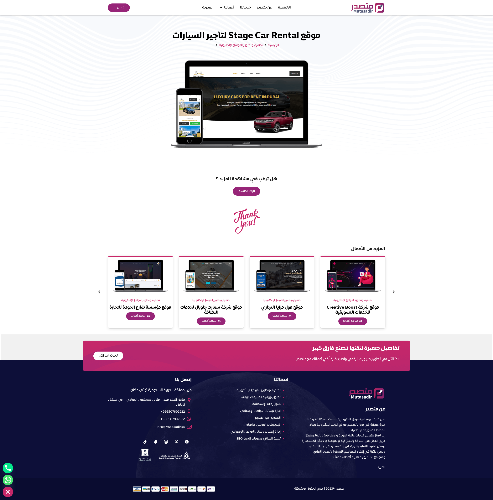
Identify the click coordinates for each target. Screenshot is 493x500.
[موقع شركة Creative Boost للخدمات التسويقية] (352, 275)
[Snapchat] (155, 442)
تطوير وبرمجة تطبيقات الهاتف (261, 397)
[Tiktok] (145, 442)
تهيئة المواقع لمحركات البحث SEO (258, 439)
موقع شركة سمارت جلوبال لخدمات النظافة (211, 310)
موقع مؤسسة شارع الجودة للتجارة (140, 307)
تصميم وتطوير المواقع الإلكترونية (352, 300)
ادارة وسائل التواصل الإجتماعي (260, 411)
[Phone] (8, 468)
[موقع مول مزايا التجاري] (282, 275)
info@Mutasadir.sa (171, 427)
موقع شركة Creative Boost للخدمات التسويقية (353, 310)
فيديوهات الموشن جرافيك (263, 425)
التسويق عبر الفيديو (268, 418)
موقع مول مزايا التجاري (282, 307)
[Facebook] (187, 442)
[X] (176, 442)
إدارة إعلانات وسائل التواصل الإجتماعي (256, 432)
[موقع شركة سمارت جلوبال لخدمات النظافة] (211, 275)
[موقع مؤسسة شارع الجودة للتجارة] (140, 275)
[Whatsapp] (8, 480)
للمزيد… (380, 467)
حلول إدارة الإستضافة (266, 404)
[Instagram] (166, 442)
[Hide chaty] (8, 492)
